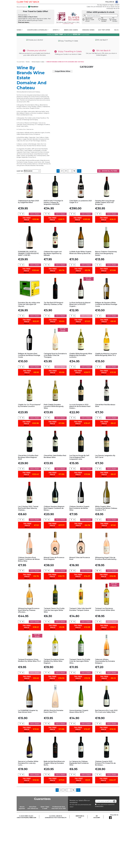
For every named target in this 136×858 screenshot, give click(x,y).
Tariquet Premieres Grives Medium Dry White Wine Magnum (54, 661)
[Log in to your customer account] (83, 19)
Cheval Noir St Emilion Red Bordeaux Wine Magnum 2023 (28, 457)
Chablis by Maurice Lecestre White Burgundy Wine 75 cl (106, 354)
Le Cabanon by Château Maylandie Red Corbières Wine (79, 763)
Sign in (87, 19)
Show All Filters (109, 171)
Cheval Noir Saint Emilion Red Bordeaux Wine (55, 456)
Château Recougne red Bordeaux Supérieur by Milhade (53, 253)
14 (74, 171)
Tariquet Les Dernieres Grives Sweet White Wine (105, 609)
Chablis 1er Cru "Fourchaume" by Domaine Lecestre (29, 405)
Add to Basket (35, 214)
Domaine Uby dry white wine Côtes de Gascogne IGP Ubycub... (29, 304)
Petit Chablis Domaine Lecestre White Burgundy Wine (54, 406)
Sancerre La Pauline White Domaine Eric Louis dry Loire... (28, 763)
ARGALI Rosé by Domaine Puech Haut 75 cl (53, 711)
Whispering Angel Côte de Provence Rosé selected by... (106, 558)
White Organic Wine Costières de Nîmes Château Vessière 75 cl (106, 508)
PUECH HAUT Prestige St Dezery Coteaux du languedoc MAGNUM (53, 202)
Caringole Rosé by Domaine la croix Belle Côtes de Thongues (55, 355)
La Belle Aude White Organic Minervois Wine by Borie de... (80, 252)
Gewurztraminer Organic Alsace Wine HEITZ (78, 711)
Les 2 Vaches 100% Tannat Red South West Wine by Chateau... (28, 508)
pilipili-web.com (30, 817)
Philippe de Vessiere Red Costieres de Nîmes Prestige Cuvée (29, 355)
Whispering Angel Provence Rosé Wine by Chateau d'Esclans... (28, 610)
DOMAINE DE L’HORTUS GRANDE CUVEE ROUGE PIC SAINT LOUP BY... (28, 253)
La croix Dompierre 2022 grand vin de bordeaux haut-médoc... (80, 406)
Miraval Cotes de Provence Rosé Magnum (54, 558)
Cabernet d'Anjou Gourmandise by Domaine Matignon (105, 661)
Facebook (117, 2)
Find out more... (24, 22)
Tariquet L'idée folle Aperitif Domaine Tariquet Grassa (80, 609)
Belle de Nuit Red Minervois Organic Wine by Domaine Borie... (54, 763)
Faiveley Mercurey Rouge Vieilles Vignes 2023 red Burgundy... (105, 202)
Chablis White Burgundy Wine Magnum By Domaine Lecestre (80, 355)
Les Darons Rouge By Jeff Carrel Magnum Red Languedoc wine (79, 457)
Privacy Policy (99, 806)
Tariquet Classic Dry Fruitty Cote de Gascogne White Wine (54, 610)
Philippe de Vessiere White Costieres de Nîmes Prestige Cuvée (106, 304)
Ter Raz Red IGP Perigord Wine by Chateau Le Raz (53, 303)
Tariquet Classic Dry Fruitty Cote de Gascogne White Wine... (79, 661)
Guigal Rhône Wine (62, 71)
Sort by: (20, 171)
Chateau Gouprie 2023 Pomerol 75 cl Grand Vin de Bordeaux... (105, 763)
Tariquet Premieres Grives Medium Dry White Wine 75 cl (29, 660)
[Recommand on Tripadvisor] (32, 7)
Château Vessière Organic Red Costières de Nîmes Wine (79, 508)
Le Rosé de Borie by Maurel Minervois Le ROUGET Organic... (79, 304)
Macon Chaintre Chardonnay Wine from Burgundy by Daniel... (106, 253)
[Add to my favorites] (29, 186)
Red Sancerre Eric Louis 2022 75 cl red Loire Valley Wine (106, 711)
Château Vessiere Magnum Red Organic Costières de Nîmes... (54, 508)
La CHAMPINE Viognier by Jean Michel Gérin (28, 711)
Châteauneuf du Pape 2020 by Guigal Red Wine (28, 201)
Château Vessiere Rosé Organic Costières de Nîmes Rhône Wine (29, 559)
